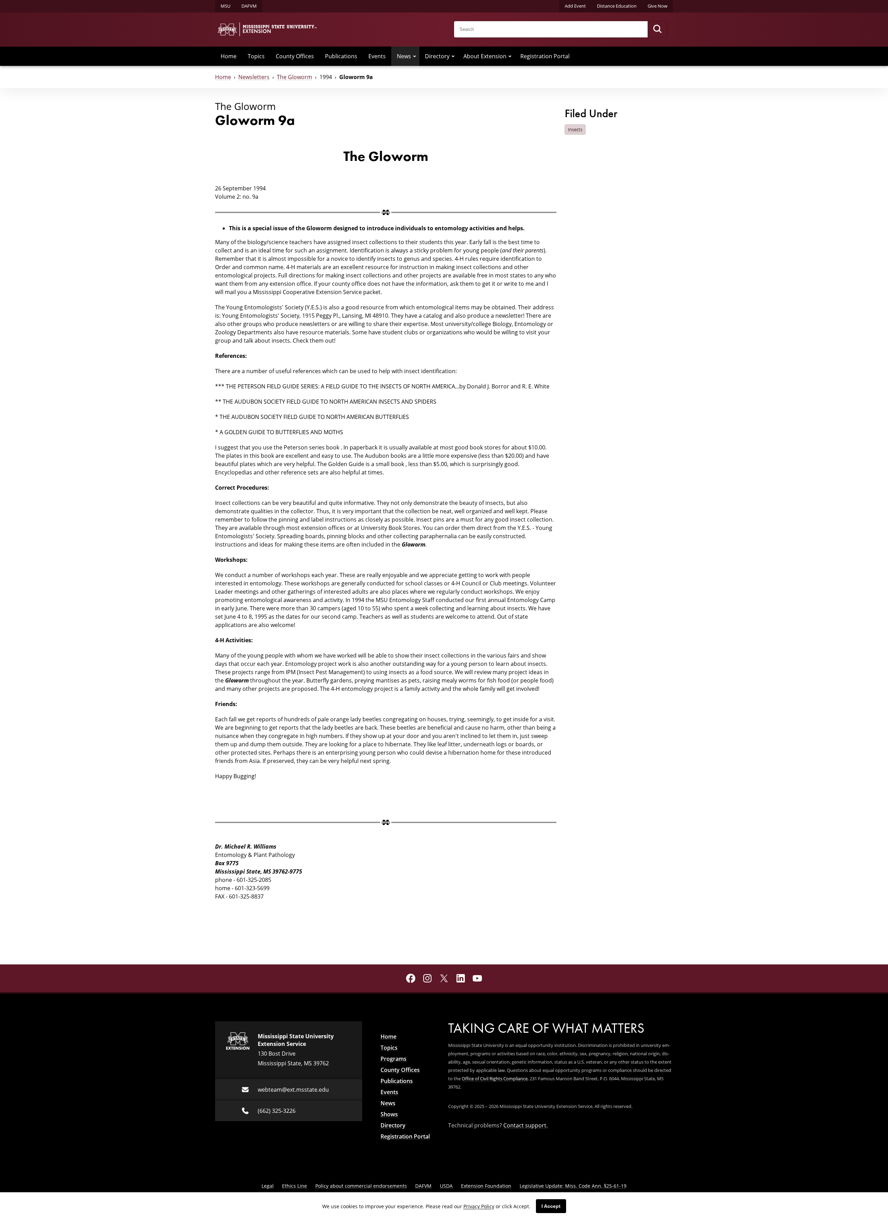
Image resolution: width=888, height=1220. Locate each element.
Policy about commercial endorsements (361, 1186)
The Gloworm (294, 76)
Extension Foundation (486, 1186)
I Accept (551, 1206)
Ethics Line (294, 1186)
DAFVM (249, 6)
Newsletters (254, 76)
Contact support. (525, 1125)
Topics (256, 56)
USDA (446, 1186)
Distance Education (617, 6)
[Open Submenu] (414, 56)
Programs (394, 1059)
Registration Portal (545, 56)
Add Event (575, 6)
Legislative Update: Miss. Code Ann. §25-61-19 (573, 1186)
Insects (575, 129)
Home (229, 56)
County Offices (295, 56)
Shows (389, 1114)
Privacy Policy (478, 1206)
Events (377, 56)
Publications (341, 56)
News (404, 56)
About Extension (484, 56)
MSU (225, 6)
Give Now (657, 6)
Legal (268, 1186)
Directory (437, 56)
